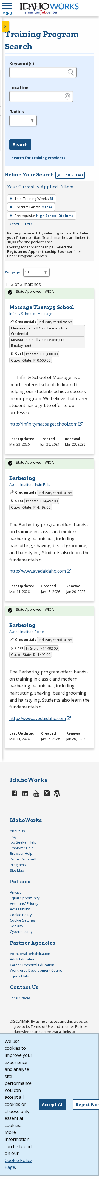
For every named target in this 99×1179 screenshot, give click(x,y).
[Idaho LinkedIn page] (25, 793)
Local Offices (20, 998)
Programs (18, 864)
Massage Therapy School (41, 307)
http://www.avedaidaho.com (37, 571)
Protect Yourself (23, 859)
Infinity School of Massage (30, 313)
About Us (17, 830)
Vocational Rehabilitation (30, 953)
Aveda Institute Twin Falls (29, 484)
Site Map (17, 870)
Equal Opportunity (24, 898)
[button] (7, 8)
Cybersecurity (21, 931)
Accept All (53, 1104)
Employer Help (22, 847)
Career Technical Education (32, 964)
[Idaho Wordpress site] (57, 793)
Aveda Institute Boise (26, 631)
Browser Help (21, 853)
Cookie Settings (23, 920)
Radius (16, 112)
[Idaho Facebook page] (14, 793)
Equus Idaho (20, 976)
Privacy (15, 892)
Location (19, 88)
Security (16, 925)
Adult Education (22, 959)
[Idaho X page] (48, 793)
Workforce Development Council (36, 970)
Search (20, 145)
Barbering (22, 478)
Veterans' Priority (24, 903)
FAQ (13, 836)
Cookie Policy (21, 914)
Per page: (13, 272)
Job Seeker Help (23, 842)
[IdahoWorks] (49, 8)
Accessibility (20, 909)
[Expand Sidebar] (5, 26)
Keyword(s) (21, 64)
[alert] (49, 293)
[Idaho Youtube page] (36, 793)
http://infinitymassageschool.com (43, 424)
